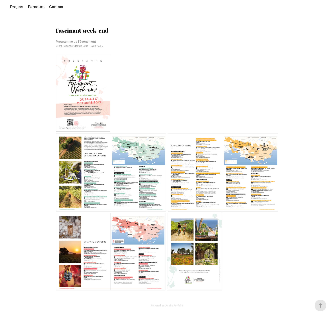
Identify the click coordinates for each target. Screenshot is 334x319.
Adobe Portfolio (174, 305)
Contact (56, 7)
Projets (16, 7)
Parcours (36, 7)
